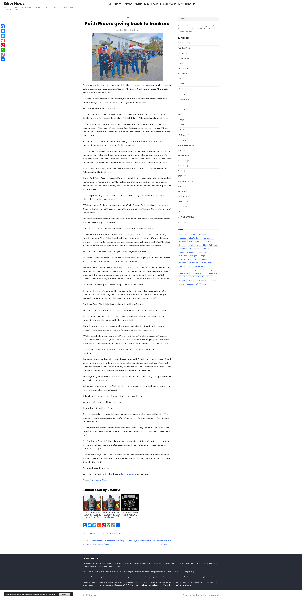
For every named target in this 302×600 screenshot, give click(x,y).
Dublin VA (100, 533)
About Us (118, 4)
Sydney (182, 280)
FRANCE (181, 89)
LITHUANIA (182, 135)
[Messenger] (2, 31)
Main (109, 4)
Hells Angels (203, 252)
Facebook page (128, 474)
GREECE (181, 104)
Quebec (213, 270)
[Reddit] (2, 40)
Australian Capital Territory (189, 238)
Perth (205, 270)
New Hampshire (185, 259)
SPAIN (180, 186)
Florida (181, 252)
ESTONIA (181, 74)
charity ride (201, 245)
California (207, 241)
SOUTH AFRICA (184, 181)
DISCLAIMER (190, 4)
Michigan (193, 256)
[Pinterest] (2, 45)
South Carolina (184, 277)
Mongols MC (204, 256)
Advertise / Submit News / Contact (141, 4)
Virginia (119, 533)
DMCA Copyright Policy (171, 4)
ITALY (180, 130)
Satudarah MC (196, 273)
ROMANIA (181, 166)
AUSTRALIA (182, 48)
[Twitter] (2, 35)
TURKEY (181, 207)
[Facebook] (2, 26)
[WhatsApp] (2, 50)
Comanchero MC (185, 249)
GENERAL (181, 94)
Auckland (202, 234)
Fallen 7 (197, 249)
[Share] (2, 59)
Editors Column (183, 68)
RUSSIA (181, 171)
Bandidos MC (207, 238)
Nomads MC (193, 263)
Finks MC (206, 249)
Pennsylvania (195, 270)
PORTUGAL (182, 161)
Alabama (192, 234)
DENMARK (182, 63)
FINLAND (181, 84)
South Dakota (198, 277)
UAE (179, 212)
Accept (64, 594)
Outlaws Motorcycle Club (204, 266)
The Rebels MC (201, 280)
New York (182, 263)
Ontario (188, 266)
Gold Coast (191, 252)
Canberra (182, 245)
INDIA (180, 115)
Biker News (14, 3)
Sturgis (209, 277)
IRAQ (180, 120)
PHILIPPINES (182, 156)
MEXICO (181, 140)
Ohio (181, 266)
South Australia (211, 273)
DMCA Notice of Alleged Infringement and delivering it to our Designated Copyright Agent (157, 585)
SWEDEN (181, 191)
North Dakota (206, 263)
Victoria (213, 280)
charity (92, 533)
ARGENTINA (182, 43)
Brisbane (182, 241)
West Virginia (201, 284)
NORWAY (181, 150)
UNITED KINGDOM (185, 217)
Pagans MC (183, 270)
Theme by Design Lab (211, 595)
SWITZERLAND (184, 196)
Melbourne (183, 256)
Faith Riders (110, 533)
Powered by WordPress (191, 595)
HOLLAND (181, 109)
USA (127, 17)
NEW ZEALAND (184, 145)
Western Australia (186, 284)
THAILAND (182, 202)
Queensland (183, 273)
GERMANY (182, 99)
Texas (190, 280)
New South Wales (201, 259)
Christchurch (213, 245)
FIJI (179, 79)
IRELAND (181, 125)
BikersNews (134, 30)
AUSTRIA (181, 53)
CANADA (181, 58)
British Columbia (195, 241)
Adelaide (182, 234)
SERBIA (180, 176)
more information (50, 594)
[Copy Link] (2, 54)
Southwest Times (99, 480)
